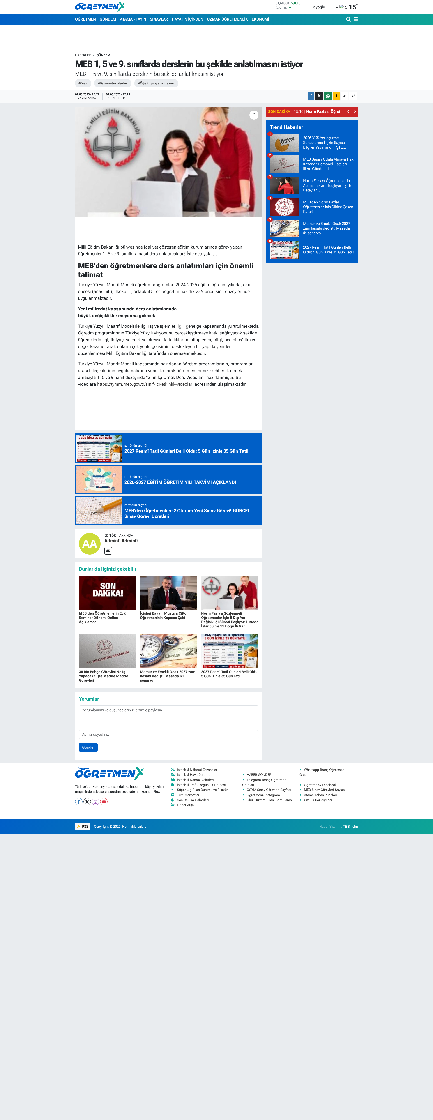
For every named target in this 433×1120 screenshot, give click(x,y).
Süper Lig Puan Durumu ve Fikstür (202, 790)
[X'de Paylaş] (319, 96)
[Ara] (349, 19)
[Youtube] (104, 801)
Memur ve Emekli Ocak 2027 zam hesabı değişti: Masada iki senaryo (167, 676)
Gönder (88, 747)
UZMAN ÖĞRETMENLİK (227, 19)
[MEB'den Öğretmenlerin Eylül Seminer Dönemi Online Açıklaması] (107, 592)
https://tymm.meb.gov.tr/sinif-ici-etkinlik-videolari (145, 384)
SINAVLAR (159, 19)
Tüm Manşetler (188, 795)
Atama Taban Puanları (320, 795)
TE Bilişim (350, 827)
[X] (87, 801)
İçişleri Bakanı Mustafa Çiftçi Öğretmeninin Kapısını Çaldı (163, 615)
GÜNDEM (108, 19)
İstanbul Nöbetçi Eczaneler (197, 770)
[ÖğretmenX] (100, 7)
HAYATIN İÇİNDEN (187, 19)
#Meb (82, 83)
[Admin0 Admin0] (90, 543)
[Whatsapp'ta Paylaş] (328, 96)
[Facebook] (79, 801)
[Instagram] (95, 801)
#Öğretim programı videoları (156, 83)
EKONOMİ (260, 19)
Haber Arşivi (186, 805)
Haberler (83, 55)
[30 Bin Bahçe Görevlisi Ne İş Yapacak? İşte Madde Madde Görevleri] (107, 651)
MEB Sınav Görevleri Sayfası (324, 790)
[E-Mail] (108, 551)
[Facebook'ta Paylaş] (311, 96)
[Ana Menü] (355, 19)
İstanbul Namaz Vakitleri (195, 780)
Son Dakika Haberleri (193, 800)
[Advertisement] (312, 334)
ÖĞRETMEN (85, 19)
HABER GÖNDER (259, 775)
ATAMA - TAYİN (133, 19)
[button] (348, 112)
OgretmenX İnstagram (263, 795)
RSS (84, 827)
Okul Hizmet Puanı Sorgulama (269, 800)
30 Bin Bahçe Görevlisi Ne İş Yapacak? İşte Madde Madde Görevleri (103, 676)
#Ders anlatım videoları (112, 83)
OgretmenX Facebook (320, 785)
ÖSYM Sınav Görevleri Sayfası (269, 790)
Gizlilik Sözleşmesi (318, 800)
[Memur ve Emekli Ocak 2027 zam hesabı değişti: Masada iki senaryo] (168, 651)
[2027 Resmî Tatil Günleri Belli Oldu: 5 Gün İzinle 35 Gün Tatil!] (229, 651)
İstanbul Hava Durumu (193, 775)
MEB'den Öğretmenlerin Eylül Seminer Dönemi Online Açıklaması (103, 617)
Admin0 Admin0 (121, 540)
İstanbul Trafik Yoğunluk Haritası (201, 785)
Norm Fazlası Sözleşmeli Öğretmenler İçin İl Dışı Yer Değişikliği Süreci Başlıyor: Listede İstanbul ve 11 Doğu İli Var (229, 620)
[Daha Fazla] (336, 96)
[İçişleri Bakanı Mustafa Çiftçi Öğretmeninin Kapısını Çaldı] (168, 592)
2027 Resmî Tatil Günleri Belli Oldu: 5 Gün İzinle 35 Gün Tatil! (229, 674)
